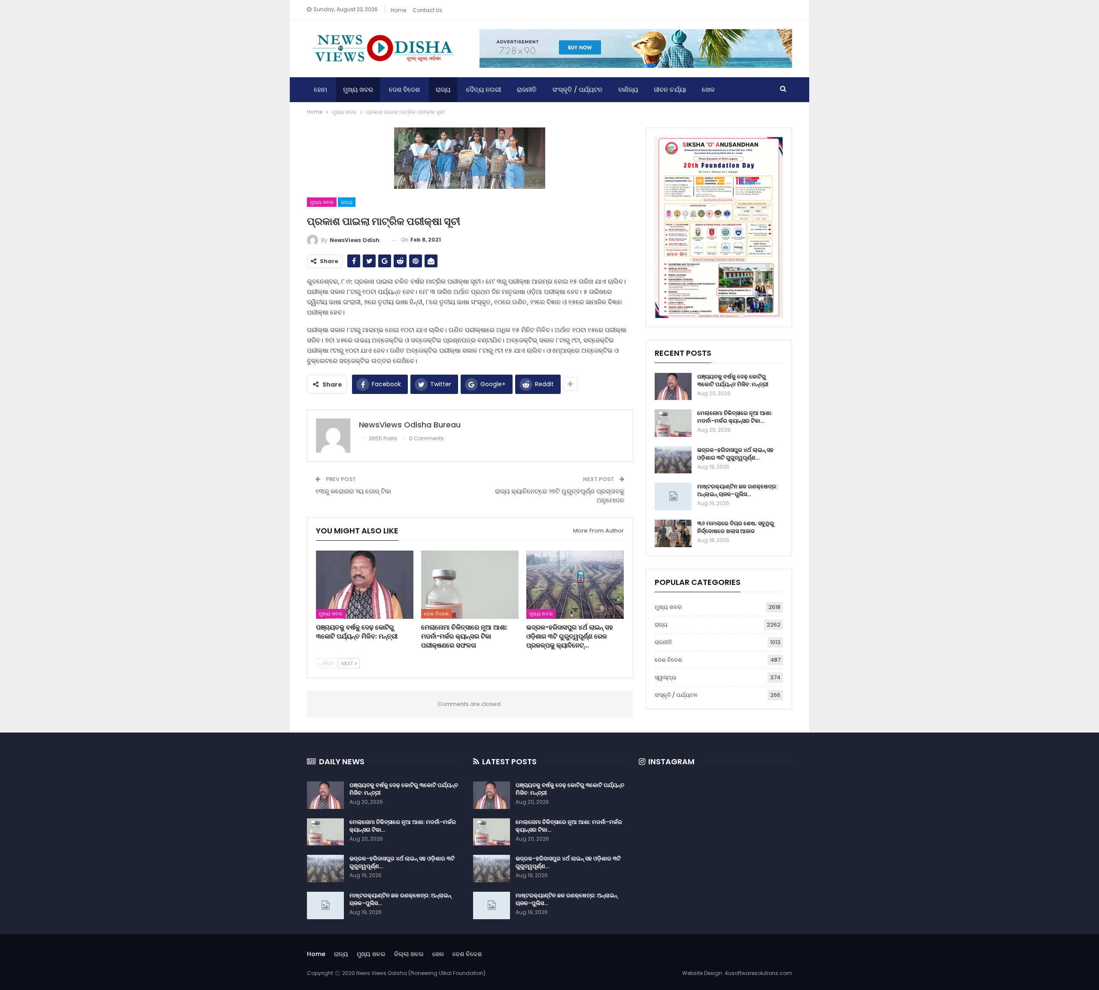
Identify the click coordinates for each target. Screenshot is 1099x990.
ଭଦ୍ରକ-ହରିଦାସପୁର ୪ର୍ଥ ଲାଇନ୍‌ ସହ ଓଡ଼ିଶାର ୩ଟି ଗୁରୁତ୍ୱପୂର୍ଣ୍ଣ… (735, 454)
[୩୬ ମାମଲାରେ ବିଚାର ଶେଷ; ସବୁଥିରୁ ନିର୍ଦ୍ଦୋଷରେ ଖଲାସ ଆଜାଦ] (673, 533)
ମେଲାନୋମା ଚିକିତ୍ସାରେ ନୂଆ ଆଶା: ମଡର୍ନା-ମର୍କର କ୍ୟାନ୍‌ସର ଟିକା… (734, 417)
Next (347, 663)
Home (398, 10)
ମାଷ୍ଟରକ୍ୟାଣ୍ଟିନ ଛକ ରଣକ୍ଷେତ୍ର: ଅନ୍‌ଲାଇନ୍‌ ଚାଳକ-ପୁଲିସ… (737, 490)
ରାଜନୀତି (527, 89)
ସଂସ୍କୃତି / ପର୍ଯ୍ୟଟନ (577, 89)
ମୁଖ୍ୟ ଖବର (358, 89)
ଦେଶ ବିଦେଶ (404, 89)
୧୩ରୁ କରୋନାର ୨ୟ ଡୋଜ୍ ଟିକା (353, 491)
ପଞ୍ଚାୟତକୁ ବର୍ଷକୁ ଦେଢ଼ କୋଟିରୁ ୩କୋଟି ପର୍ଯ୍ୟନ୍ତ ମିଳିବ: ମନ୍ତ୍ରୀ (732, 380)
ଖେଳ (708, 89)
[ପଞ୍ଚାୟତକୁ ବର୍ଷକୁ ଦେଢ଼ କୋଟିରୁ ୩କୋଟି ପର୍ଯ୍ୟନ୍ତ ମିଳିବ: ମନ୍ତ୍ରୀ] (364, 585)
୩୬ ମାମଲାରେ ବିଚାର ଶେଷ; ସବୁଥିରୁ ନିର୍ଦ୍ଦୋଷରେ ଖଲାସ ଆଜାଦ (735, 527)
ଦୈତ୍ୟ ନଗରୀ (483, 89)
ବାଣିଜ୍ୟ (628, 89)
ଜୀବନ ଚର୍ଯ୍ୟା (670, 89)
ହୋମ (320, 89)
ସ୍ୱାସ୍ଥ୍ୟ (665, 677)
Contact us (427, 10)
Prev (328, 663)
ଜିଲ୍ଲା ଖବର (409, 954)
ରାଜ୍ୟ (443, 89)
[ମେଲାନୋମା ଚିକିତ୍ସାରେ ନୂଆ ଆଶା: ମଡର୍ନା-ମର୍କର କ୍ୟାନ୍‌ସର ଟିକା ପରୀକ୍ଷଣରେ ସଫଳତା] (470, 585)
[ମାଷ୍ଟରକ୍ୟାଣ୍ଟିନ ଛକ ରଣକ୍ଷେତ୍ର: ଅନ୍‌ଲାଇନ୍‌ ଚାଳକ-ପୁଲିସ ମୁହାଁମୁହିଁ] (673, 496)
